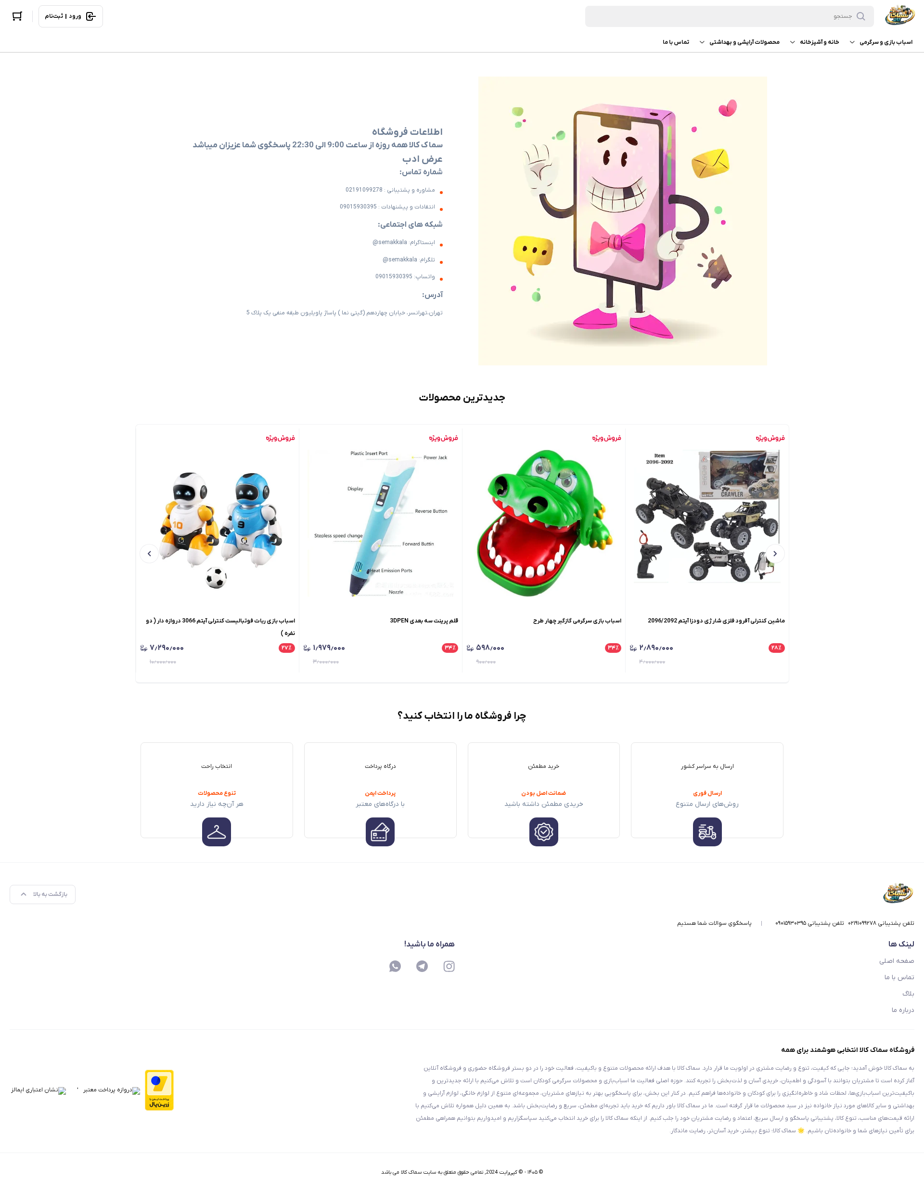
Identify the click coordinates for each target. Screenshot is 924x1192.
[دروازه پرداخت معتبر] (159, 1091)
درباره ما (903, 1010)
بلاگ (908, 993)
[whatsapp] (395, 966)
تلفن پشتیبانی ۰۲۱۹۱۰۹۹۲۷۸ (881, 923)
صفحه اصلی (896, 961)
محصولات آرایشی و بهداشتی (744, 42)
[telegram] (422, 966)
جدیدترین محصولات (462, 397)
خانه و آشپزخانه (819, 42)
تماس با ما (676, 42)
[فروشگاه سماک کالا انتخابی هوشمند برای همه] (900, 16)
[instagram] (449, 966)
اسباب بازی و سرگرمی (886, 42)
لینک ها (901, 944)
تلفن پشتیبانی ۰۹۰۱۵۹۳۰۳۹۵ (809, 923)
